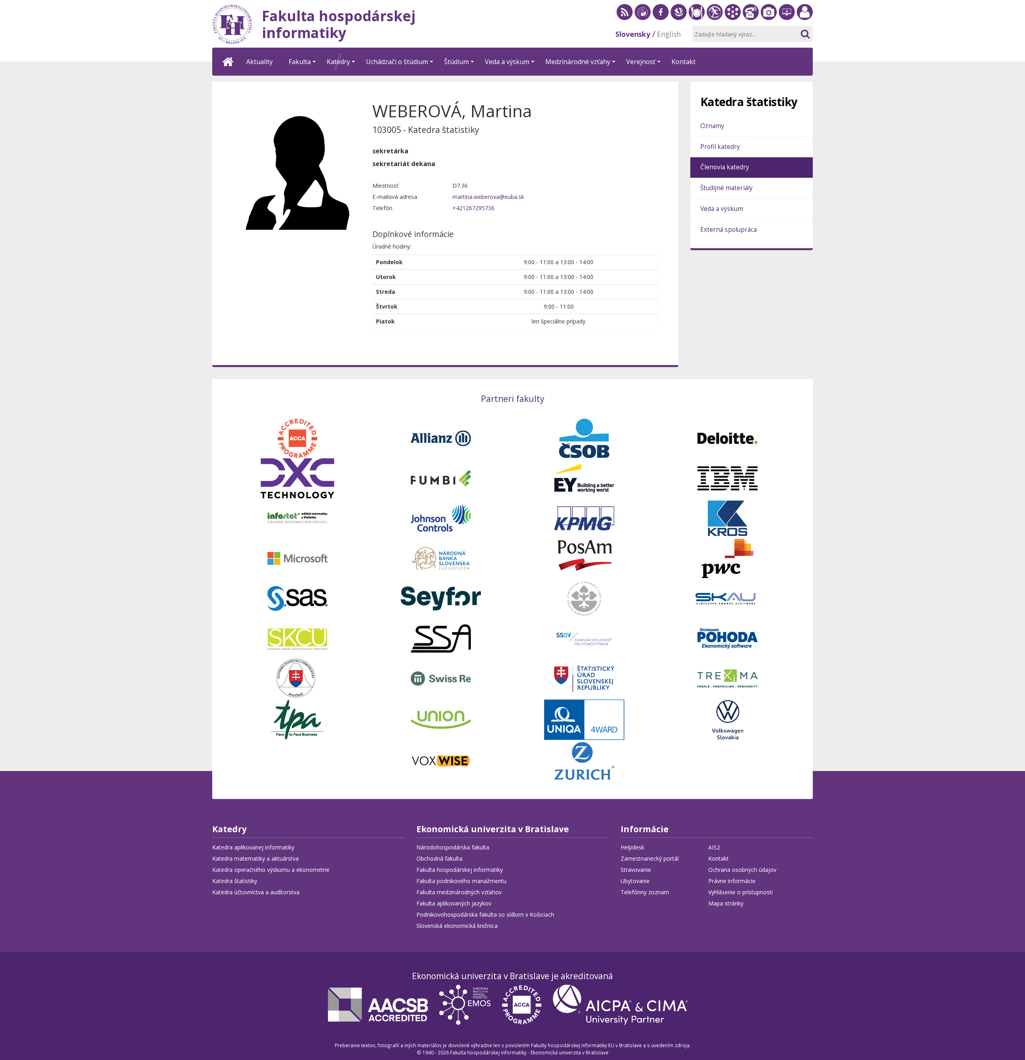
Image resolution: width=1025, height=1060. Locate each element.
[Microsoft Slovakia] (297, 557)
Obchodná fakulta (439, 858)
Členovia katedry (724, 167)
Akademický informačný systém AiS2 (733, 12)
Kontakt (718, 858)
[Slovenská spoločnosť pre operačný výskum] (584, 637)
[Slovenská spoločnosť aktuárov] (441, 637)
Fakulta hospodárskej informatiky (459, 869)
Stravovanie (697, 12)
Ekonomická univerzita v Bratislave (492, 830)
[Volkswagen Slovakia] (727, 719)
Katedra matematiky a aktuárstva (255, 858)
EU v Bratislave (643, 12)
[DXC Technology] (297, 477)
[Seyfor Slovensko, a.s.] (441, 597)
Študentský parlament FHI (715, 12)
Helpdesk (787, 12)
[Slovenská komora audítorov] (727, 597)
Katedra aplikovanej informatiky (253, 847)
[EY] (584, 477)
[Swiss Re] (441, 677)
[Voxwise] (441, 760)
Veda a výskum (721, 209)
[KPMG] (584, 517)
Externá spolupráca (728, 229)
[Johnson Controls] (441, 517)
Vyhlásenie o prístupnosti (740, 892)
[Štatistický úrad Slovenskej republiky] (584, 677)
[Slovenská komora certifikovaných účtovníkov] (297, 637)
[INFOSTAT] (297, 517)
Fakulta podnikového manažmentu (461, 881)
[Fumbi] (441, 477)
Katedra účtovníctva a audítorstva (255, 892)
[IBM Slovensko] (727, 477)
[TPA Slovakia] (297, 719)
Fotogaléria (769, 12)
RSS (625, 12)
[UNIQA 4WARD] (584, 719)
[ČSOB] (584, 437)
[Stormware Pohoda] (727, 637)
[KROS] (727, 517)
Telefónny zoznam (751, 12)
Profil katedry (720, 147)
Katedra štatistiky (234, 881)
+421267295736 (473, 208)
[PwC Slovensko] (727, 557)
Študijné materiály (726, 188)
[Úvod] (228, 62)
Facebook (661, 12)
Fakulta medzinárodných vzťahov (459, 892)
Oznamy (712, 126)
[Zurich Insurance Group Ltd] (584, 760)
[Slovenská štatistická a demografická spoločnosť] (297, 677)
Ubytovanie (635, 881)
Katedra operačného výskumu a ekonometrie (271, 869)
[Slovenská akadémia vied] (584, 597)
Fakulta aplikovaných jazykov (453, 903)
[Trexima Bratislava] (727, 677)
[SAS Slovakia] (297, 597)
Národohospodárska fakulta (452, 847)
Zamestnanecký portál (805, 12)
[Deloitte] (727, 437)
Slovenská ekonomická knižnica (679, 12)
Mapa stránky (726, 903)
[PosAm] (584, 557)
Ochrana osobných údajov (742, 869)
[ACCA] (297, 437)
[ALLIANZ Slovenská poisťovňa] (441, 437)
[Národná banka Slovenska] (441, 557)
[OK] (805, 34)
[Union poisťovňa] (441, 719)
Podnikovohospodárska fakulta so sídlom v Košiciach (485, 914)
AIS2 (714, 847)
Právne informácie (732, 881)
